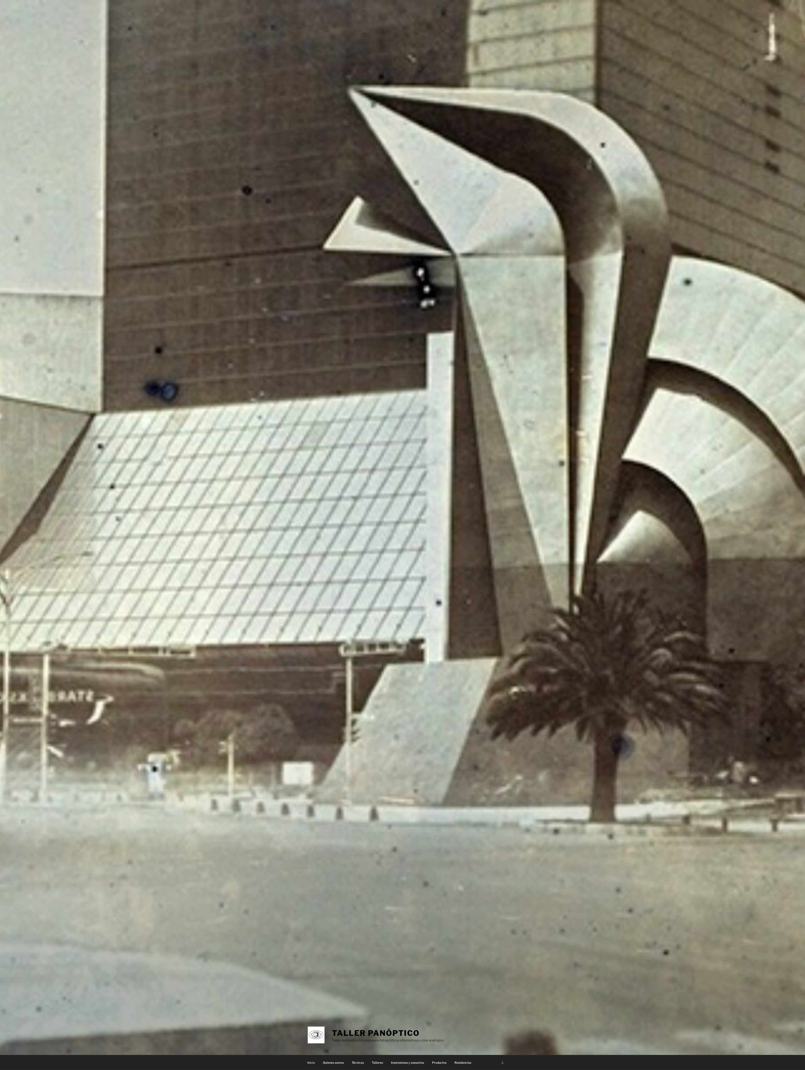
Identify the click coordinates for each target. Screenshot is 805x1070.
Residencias (462, 1062)
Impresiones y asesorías (407, 1062)
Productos (439, 1062)
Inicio (311, 1062)
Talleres (377, 1062)
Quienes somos (333, 1062)
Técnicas (358, 1062)
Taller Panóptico (376, 1033)
